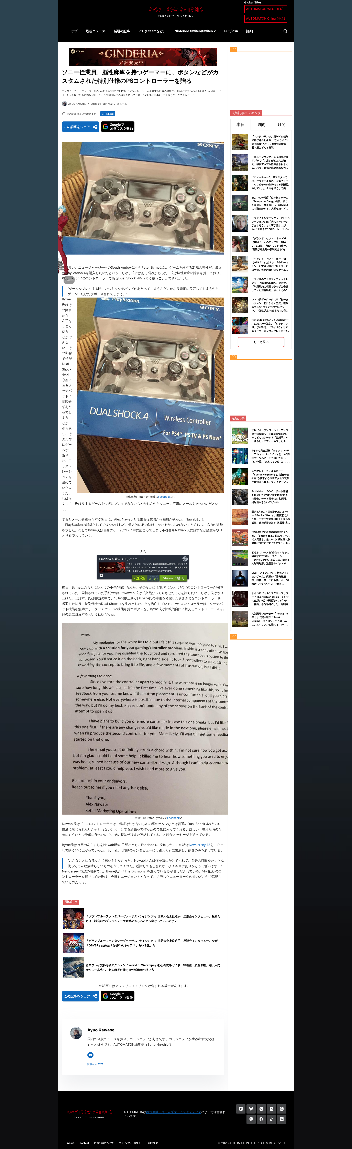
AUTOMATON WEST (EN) (265, 9)
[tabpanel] (261, 239)
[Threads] (281, 1109)
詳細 (249, 31)
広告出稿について (104, 1143)
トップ (72, 31)
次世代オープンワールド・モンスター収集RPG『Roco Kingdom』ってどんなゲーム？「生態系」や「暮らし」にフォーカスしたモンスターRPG (270, 437)
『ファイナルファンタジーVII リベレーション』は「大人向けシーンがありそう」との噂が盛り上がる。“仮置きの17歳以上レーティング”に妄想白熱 (270, 225)
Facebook (164, 496)
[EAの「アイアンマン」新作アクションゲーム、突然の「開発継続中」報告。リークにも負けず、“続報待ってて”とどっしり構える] (240, 578)
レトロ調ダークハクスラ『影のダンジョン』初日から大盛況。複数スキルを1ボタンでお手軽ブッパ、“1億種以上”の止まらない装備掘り (270, 307)
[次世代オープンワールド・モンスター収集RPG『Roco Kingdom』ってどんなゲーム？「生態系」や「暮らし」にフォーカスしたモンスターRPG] (240, 436)
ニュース (122, 103)
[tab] (240, 124)
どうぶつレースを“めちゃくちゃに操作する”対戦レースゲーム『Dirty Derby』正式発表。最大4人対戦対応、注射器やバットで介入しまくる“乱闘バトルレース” (270, 560)
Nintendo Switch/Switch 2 (195, 31)
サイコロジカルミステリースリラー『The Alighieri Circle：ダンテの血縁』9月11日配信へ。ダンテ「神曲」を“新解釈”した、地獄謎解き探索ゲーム (270, 600)
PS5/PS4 (231, 31)
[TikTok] (271, 1119)
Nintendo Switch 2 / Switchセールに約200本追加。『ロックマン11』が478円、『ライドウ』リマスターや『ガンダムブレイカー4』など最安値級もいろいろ (271, 327)
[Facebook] (261, 1119)
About (70, 1143)
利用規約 (153, 1143)
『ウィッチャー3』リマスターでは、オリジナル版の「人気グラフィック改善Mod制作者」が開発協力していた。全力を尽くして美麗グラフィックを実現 (270, 184)
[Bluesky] (251, 1109)
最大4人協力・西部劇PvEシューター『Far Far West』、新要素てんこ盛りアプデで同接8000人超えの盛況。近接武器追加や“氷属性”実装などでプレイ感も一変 (271, 519)
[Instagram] (261, 1109)
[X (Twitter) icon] (90, 1055)
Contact (84, 1143)
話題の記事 (122, 31)
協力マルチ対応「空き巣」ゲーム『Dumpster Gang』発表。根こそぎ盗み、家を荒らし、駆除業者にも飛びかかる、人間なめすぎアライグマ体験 (270, 205)
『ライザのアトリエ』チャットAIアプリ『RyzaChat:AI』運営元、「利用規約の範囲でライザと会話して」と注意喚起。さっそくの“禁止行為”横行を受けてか (270, 286)
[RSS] (281, 1119)
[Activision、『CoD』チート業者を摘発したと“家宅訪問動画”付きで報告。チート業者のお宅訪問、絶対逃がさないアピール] (240, 497)
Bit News (108, 113)
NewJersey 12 (199, 845)
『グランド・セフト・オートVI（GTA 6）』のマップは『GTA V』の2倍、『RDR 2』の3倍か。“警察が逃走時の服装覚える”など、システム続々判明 (270, 246)
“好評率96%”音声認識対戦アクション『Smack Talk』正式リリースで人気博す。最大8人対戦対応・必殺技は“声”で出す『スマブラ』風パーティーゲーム (271, 539)
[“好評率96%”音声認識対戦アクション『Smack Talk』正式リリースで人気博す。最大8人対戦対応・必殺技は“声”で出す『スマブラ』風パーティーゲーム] (240, 537)
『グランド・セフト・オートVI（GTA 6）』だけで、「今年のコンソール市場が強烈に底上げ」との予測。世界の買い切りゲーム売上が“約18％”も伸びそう (270, 266)
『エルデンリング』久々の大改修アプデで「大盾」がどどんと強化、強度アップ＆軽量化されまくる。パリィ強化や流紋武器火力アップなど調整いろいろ (270, 164)
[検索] (285, 31)
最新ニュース (95, 31)
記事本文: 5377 (95, 1064)
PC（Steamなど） (152, 31)
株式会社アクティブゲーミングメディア (173, 1112)
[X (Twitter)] (271, 1109)
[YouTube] (240, 1109)
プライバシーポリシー (131, 1143)
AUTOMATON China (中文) (265, 18)
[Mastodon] (251, 1119)
